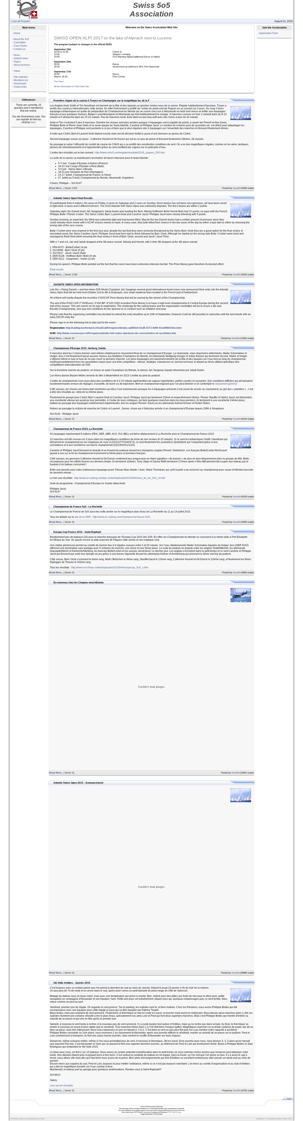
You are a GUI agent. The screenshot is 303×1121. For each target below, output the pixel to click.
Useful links (20, 86)
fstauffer (237, 188)
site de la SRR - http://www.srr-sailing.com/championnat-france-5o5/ (112, 517)
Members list (21, 80)
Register (25, 21)
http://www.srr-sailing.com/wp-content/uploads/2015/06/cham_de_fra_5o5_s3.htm (119, 478)
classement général (226, 383)
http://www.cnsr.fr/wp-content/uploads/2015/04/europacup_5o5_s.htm (109, 567)
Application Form (268, 33)
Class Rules (20, 45)
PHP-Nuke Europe (174, 1112)
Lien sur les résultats (61, 1085)
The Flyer (59, 81)
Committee (20, 42)
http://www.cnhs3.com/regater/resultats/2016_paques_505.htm (130, 152)
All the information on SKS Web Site (71, 86)
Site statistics (21, 76)
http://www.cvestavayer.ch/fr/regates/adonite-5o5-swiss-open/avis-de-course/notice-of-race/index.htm (116, 333)
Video (17, 70)
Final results (56, 269)
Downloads (20, 83)
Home (17, 33)
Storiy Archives (22, 65)
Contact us (20, 49)
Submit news (21, 58)
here (33, 122)
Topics (17, 61)
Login (14, 21)
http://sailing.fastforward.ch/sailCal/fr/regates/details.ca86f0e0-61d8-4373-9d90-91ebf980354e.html (124, 327)
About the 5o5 (21, 39)
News (17, 55)
